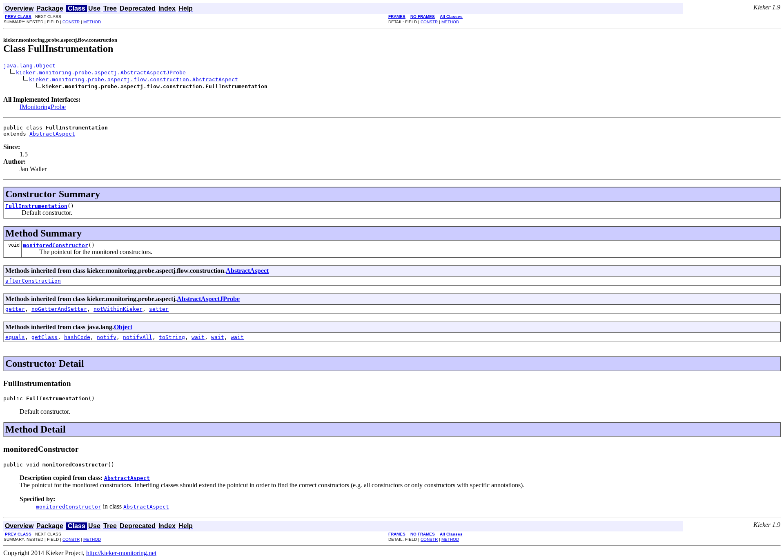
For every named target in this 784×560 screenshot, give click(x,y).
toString (172, 337)
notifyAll (137, 337)
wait (198, 337)
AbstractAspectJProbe (208, 298)
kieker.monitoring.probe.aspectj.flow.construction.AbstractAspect (133, 79)
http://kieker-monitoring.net (121, 552)
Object (123, 327)
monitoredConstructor (55, 245)
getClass (44, 337)
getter (15, 309)
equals (15, 337)
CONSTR (71, 22)
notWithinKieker (118, 309)
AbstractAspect (52, 134)
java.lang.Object (29, 65)
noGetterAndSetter (59, 309)
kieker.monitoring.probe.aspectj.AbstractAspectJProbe (101, 72)
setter (159, 309)
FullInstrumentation (36, 206)
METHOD (92, 22)
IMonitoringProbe (43, 106)
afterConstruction (33, 281)
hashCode (77, 337)
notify (106, 337)
